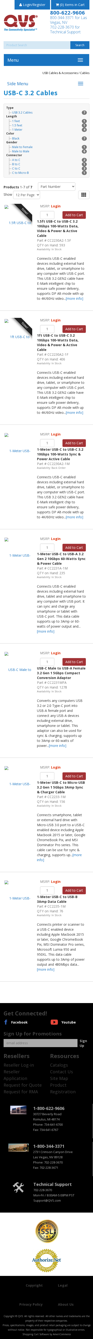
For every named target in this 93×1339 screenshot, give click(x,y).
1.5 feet (48, 125)
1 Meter (48, 130)
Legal (62, 1285)
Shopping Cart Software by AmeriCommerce (46, 1334)
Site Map (59, 1078)
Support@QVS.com (47, 1200)
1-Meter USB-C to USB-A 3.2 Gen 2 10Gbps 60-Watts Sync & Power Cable (61, 559)
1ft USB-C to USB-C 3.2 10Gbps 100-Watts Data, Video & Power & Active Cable (57, 342)
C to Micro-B (48, 173)
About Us (66, 1304)
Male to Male (48, 151)
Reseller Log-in (19, 1065)
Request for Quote (23, 1085)
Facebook (19, 1022)
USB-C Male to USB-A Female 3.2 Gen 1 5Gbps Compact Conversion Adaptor (61, 673)
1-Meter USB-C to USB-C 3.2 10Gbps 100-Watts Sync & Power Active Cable (60, 454)
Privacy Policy (31, 1304)
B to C (48, 164)
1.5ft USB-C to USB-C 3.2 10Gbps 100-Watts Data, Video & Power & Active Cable (57, 228)
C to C (48, 168)
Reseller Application (15, 1075)
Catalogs (59, 1065)
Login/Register (33, 4)
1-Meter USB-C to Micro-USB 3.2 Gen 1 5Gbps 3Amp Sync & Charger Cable (61, 787)
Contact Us (61, 1071)
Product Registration (63, 1088)
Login (56, 206)
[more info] (74, 298)
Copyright (34, 1285)
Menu (13, 60)
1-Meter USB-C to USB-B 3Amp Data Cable (57, 899)
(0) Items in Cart (72, 4)
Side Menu (17, 83)
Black (48, 138)
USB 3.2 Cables (48, 112)
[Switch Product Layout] (83, 195)
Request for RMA (21, 1091)
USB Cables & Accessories (60, 73)
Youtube (69, 1022)
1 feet (48, 121)
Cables (84, 73)
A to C (48, 160)
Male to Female (48, 147)
